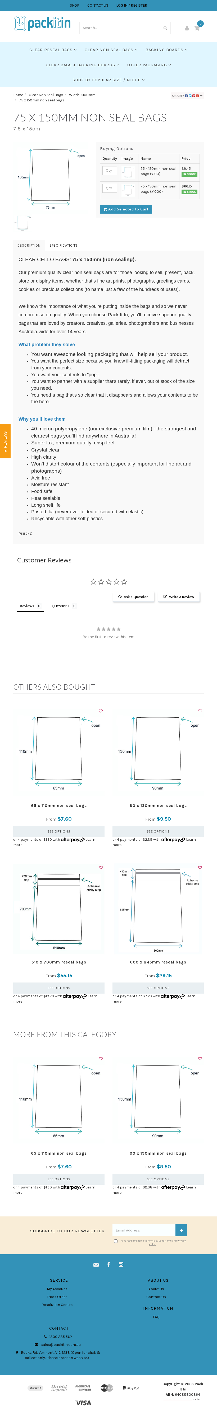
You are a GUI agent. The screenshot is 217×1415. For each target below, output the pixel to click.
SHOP (74, 5)
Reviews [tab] (27, 605)
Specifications (63, 245)
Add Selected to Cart (128, 209)
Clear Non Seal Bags (110, 49)
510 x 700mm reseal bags (58, 962)
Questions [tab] (60, 605)
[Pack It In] (42, 23)
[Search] (165, 28)
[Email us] (96, 1264)
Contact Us (156, 1297)
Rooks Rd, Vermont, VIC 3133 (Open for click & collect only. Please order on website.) (60, 1355)
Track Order (57, 1297)
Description (28, 245)
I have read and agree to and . (152, 1242)
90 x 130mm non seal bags (158, 805)
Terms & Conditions (159, 1240)
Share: (178, 96)
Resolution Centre (57, 1305)
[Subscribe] (181, 1230)
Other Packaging (147, 64)
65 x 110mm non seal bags (59, 805)
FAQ (156, 1317)
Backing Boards (165, 49)
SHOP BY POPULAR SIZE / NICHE (107, 79)
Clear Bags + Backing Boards (81, 64)
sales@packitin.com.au (60, 1344)
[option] (50, 177)
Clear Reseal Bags (51, 49)
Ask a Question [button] (136, 596)
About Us (156, 1289)
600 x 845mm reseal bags (158, 962)
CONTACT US (97, 5)
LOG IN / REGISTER (131, 5)
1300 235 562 (60, 1336)
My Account (57, 1289)
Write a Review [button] (181, 596)
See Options (59, 831)
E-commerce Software (178, 1399)
